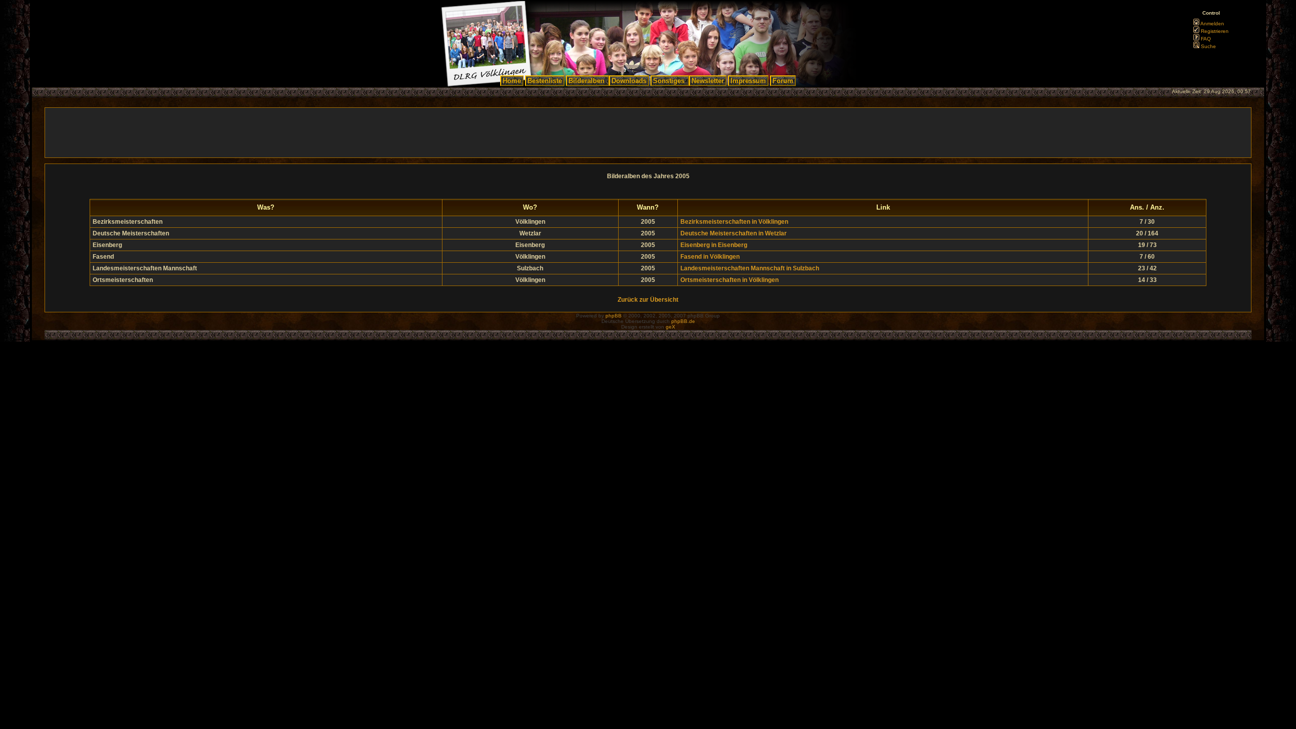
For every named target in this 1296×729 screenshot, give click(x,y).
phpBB (613, 315)
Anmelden (1211, 23)
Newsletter (708, 81)
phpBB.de (683, 321)
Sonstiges (668, 81)
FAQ (1205, 39)
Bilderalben (586, 81)
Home (512, 81)
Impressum (748, 81)
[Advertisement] (648, 132)
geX (670, 327)
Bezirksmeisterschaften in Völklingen (734, 221)
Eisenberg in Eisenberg (713, 245)
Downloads (629, 81)
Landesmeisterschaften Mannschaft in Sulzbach (749, 268)
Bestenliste (545, 81)
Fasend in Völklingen (710, 256)
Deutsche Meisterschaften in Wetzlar (733, 233)
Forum (783, 81)
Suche (1207, 46)
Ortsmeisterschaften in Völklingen (729, 280)
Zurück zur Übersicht (648, 299)
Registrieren (1214, 31)
